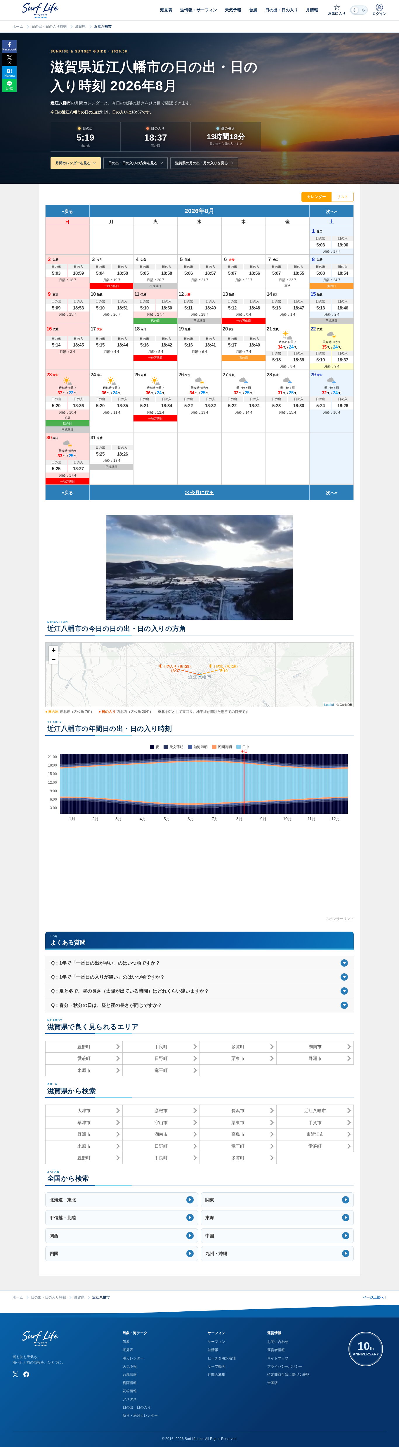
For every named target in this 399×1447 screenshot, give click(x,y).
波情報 (213, 1350)
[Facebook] (26, 1374)
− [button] (53, 659)
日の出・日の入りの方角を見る (132, 163)
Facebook (9, 49)
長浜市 (237, 1110)
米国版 (272, 1383)
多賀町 (237, 1046)
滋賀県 (80, 27)
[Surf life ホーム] (41, 10)
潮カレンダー (133, 1358)
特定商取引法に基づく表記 (288, 1375)
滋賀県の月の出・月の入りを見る (201, 163)
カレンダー (316, 197)
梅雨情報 (130, 1383)
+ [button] (53, 650)
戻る (68, 211)
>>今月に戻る (199, 492)
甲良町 (161, 1046)
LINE (9, 88)
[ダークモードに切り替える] (359, 10)
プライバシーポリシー (284, 1366)
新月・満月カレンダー (140, 1415)
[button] (121, 1200)
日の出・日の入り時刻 (49, 27)
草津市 (84, 1122)
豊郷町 (84, 1046)
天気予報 (130, 1366)
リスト (342, 197)
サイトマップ (277, 1358)
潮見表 (128, 1350)
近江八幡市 (315, 1110)
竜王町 (161, 1070)
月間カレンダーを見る (73, 163)
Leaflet (329, 704)
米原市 (84, 1070)
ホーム (18, 27)
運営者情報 (276, 1350)
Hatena (9, 75)
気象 (126, 1342)
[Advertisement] (199, 875)
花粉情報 (130, 1391)
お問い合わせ (277, 1342)
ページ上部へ (374, 1297)
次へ (330, 211)
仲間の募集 (216, 1375)
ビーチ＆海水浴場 (222, 1358)
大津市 (84, 1110)
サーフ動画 (216, 1366)
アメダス (130, 1399)
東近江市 (315, 1134)
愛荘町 (84, 1058)
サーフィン (216, 1342)
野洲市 (315, 1058)
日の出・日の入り (137, 1407)
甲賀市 (315, 1122)
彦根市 (161, 1110)
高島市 (237, 1134)
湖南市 (315, 1046)
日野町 (161, 1058)
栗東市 (237, 1058)
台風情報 (130, 1375)
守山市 (161, 1122)
